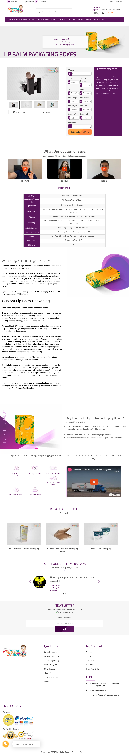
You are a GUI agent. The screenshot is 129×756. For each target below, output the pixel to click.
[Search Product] (70, 11)
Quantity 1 (72, 114)
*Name (71, 70)
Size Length (72, 97)
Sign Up (119, 1)
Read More (100, 96)
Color (82, 89)
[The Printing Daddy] (15, 9)
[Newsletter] (64, 629)
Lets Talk (49, 112)
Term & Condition (51, 677)
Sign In (112, 1)
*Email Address (64, 617)
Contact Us (99, 19)
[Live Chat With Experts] (95, 14)
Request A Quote (51, 665)
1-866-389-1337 (22, 112)
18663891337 (43, 2)
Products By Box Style (45, 19)
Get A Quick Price (80, 132)
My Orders (90, 665)
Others (62, 19)
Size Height (72, 106)
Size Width (84, 97)
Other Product (49, 669)
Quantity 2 (84, 114)
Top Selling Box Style (52, 660)
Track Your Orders (93, 669)
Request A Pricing (85, 19)
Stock (70, 89)
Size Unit (83, 106)
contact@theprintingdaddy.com (22, 2)
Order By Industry (51, 652)
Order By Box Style (51, 656)
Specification (64, 188)
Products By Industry (23, 19)
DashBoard (91, 660)
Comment (72, 122)
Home (10, 19)
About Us (73, 19)
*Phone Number (83, 79)
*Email (70, 78)
